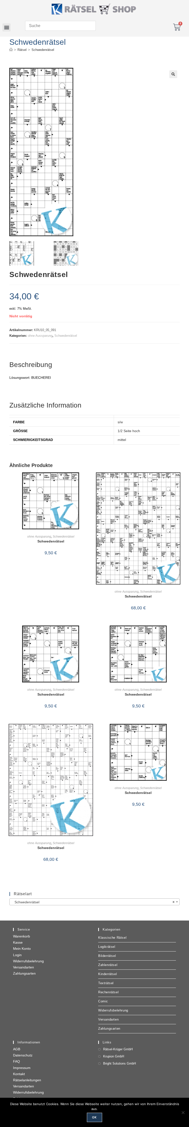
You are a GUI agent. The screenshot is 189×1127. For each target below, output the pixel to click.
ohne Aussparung (40, 335)
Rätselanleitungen (27, 1080)
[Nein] (182, 1112)
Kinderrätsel (107, 974)
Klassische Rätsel (112, 937)
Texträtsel (106, 983)
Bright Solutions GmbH (119, 1063)
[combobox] (94, 901)
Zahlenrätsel (107, 965)
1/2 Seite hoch (129, 431)
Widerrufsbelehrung (28, 961)
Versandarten (23, 967)
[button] (6, 27)
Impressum (22, 1068)
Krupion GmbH (113, 1056)
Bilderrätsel (107, 956)
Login (17, 955)
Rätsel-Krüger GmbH (118, 1049)
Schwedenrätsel (43, 50)
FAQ (16, 1061)
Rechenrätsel (108, 992)
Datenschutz (22, 1055)
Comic (103, 1001)
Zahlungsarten (24, 973)
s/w (120, 422)
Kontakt (19, 1074)
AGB (16, 1049)
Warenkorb (21, 936)
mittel (122, 440)
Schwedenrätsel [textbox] (93, 902)
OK (94, 1117)
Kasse (18, 942)
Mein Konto (22, 949)
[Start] (11, 50)
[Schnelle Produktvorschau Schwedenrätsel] (90, 481)
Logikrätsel (106, 947)
